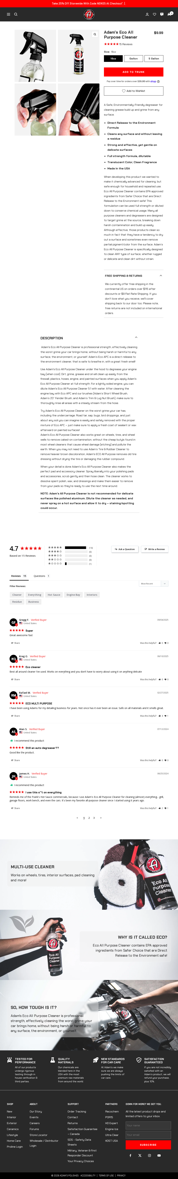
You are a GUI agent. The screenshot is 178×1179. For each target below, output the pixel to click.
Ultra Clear (112, 1135)
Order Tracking (77, 1111)
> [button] (101, 817)
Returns (73, 1123)
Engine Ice (111, 1129)
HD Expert (111, 1123)
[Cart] (169, 14)
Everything (34, 594)
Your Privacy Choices (81, 1161)
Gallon (134, 58)
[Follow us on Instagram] (149, 1155)
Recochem (112, 1111)
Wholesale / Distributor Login (44, 1143)
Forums (34, 1129)
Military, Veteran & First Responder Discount (82, 1153)
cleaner (17, 594)
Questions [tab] (39, 576)
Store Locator (38, 1135)
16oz (113, 58)
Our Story (36, 1111)
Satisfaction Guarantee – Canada (82, 1131)
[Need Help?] (161, 14)
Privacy (121, 1175)
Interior (11, 1117)
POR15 (109, 1117)
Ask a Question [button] (127, 549)
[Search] (15, 14)
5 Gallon (154, 58)
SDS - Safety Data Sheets (79, 1142)
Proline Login (15, 1147)
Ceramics (13, 1129)
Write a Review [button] (156, 549)
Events (34, 1117)
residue (17, 601)
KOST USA (111, 1141)
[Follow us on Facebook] (130, 1155)
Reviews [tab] (16, 576)
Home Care (14, 1141)
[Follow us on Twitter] (140, 1155)
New (9, 1111)
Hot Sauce (54, 594)
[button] (161, 643)
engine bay (73, 594)
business (33, 601)
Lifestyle (12, 1135)
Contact (73, 1117)
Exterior (12, 1123)
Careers (35, 1123)
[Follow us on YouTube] (159, 1155)
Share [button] (17, 643)
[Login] (147, 14)
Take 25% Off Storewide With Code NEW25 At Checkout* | (89, 3)
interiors (92, 594)
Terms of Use (106, 1175)
